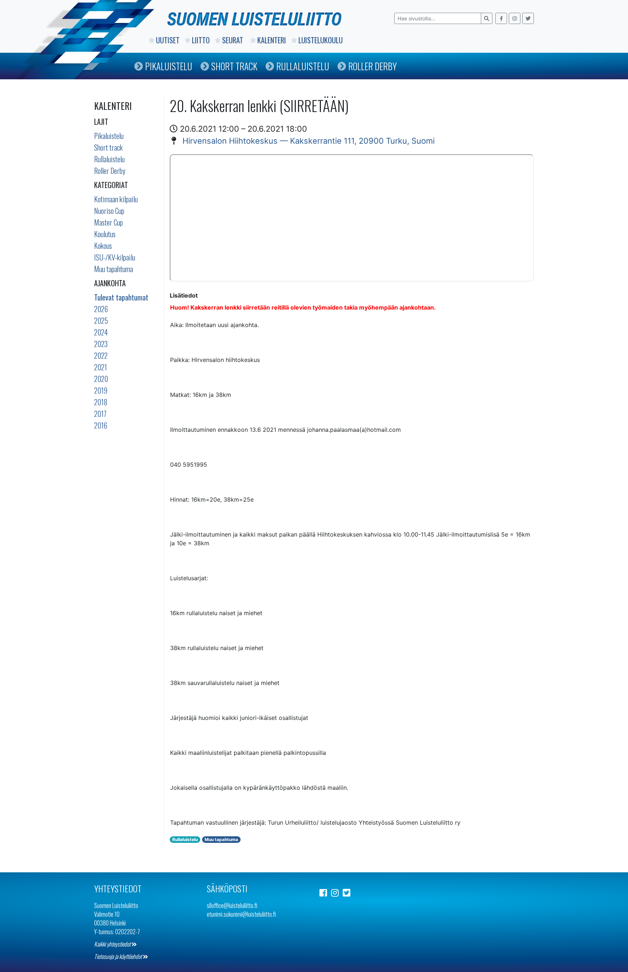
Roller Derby (372, 66)
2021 (100, 367)
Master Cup (108, 222)
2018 (101, 402)
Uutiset (168, 40)
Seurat (233, 40)
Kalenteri (271, 40)
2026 (101, 308)
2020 (101, 378)
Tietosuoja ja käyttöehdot (118, 956)
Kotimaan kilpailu (116, 199)
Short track (108, 147)
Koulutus (105, 233)
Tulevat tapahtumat (121, 297)
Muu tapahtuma (113, 268)
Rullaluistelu (302, 66)
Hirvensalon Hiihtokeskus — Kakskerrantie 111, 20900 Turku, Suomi (308, 141)
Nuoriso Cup (109, 210)
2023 (101, 343)
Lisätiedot (184, 295)
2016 (100, 425)
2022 (101, 355)
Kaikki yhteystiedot (113, 944)
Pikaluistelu (168, 66)
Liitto (201, 40)
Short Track (234, 66)
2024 (101, 332)
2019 (100, 390)
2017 (100, 413)
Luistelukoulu (320, 40)
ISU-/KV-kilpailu (114, 257)
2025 (101, 320)
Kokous (103, 245)
